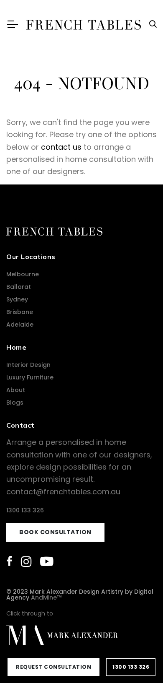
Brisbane (19, 312)
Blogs (14, 402)
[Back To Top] (139, 659)
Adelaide (19, 324)
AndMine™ (46, 597)
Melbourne (22, 274)
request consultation (53, 666)
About (15, 390)
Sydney (17, 299)
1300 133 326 (25, 510)
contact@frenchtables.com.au (63, 491)
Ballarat (18, 287)
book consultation (55, 532)
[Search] (153, 24)
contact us (61, 147)
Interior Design (28, 365)
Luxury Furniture (29, 377)
